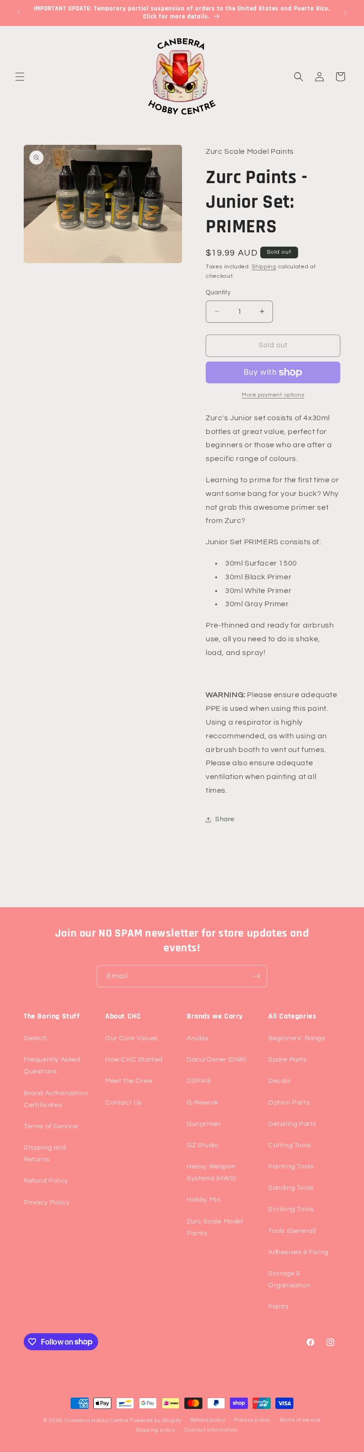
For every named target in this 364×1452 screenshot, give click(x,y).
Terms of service (300, 1420)
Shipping (264, 267)
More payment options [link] (273, 395)
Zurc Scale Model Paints (215, 1227)
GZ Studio (202, 1145)
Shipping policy (156, 1430)
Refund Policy (46, 1181)
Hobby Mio (203, 1199)
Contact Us (123, 1102)
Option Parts (288, 1102)
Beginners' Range (297, 1038)
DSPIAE (199, 1081)
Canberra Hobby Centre (96, 1420)
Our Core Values (131, 1038)
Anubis (198, 1038)
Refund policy (207, 1420)
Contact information (210, 1430)
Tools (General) (292, 1231)
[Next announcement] (345, 12)
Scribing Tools (291, 1209)
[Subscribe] (256, 976)
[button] (19, 76)
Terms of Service (51, 1126)
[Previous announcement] (18, 12)
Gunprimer (204, 1124)
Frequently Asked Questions (52, 1065)
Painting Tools (291, 1166)
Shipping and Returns (45, 1153)
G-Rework (202, 1102)
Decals (279, 1081)
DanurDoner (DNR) (216, 1059)
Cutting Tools (289, 1145)
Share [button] (225, 819)
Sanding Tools (291, 1188)
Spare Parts (287, 1059)
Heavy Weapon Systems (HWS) (211, 1172)
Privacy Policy (46, 1202)
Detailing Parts (292, 1124)
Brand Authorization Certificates (56, 1099)
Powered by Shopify (156, 1420)
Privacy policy (252, 1420)
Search (35, 1038)
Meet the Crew (129, 1081)
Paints (278, 1306)
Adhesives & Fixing (298, 1252)
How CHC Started (134, 1059)
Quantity (218, 292)
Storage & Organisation (289, 1279)
